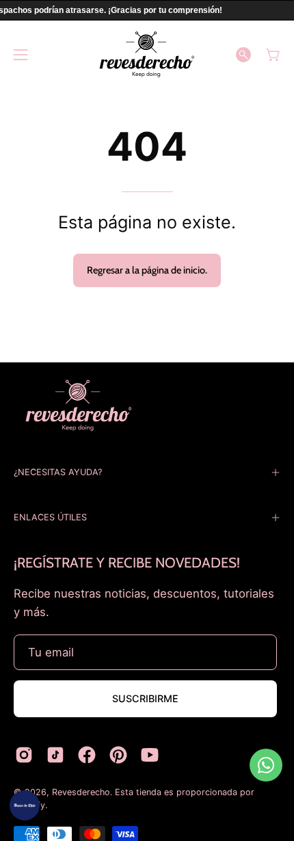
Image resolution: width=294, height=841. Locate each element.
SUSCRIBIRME (145, 698)
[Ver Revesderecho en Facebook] (87, 755)
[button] (243, 54)
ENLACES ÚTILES (50, 517)
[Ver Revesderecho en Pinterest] (118, 755)
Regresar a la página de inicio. (147, 270)
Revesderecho (81, 792)
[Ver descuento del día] (25, 805)
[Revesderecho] (147, 54)
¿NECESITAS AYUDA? (58, 472)
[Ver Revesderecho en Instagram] (24, 755)
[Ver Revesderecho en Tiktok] (55, 755)
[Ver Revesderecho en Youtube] (149, 755)
